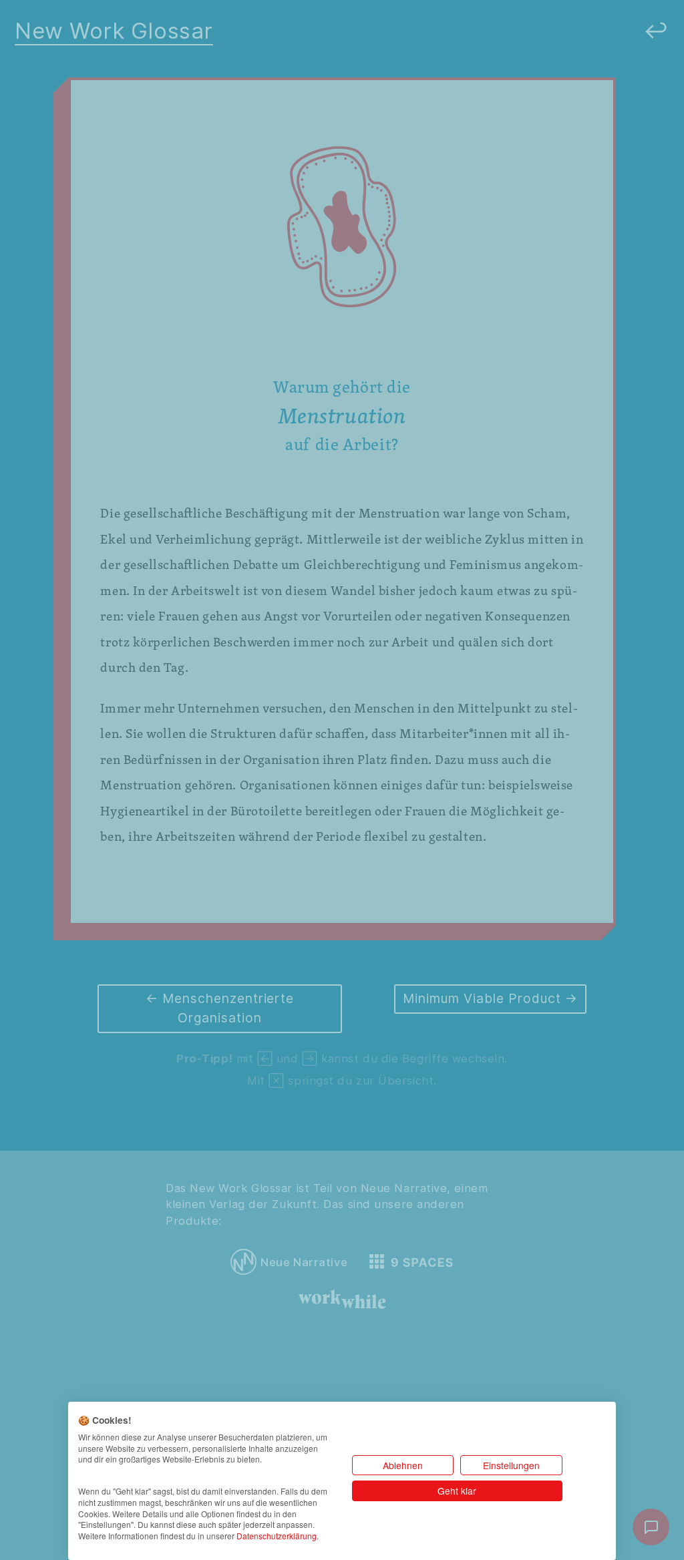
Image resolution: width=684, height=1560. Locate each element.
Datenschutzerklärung (276, 1535)
